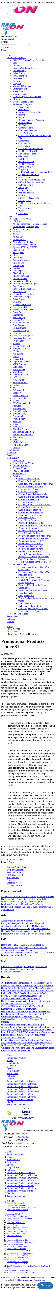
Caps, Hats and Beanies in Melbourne (35, 484)
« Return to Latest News (12, 859)
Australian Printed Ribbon (24, 244)
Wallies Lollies (19, 442)
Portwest (17, 406)
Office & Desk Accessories (30, 182)
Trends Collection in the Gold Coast (34, 562)
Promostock (18, 416)
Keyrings (17, 81)
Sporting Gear (24, 200)
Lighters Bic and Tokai (28, 174)
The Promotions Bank (23, 434)
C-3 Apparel (18, 265)
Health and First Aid (27, 151)
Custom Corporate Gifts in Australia (34, 504)
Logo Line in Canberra (28, 520)
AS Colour (18, 237)
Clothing (17, 65)
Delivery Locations (21, 465)
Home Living (24, 166)
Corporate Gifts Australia (29, 489)
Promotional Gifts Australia (30, 543)
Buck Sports (18, 263)
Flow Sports (18, 325)
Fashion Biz (18, 320)
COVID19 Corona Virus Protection (29, 60)
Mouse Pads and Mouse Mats (31, 179)
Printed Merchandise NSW (30, 530)
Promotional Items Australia (31, 546)
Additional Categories (22, 104)
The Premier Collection (23, 432)
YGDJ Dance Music (27, 603)
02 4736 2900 (22, 1133)
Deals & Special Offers (23, 101)
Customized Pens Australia (30, 512)
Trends (16, 439)
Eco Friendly (24, 146)
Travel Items (24, 208)
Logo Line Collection (22, 361)
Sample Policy (19, 473)
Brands (10, 216)
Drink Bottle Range (21, 296)
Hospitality (23, 169)
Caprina (16, 268)
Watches (28, 133)
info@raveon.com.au (26, 1143)
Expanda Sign (19, 317)
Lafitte (16, 356)
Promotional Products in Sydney (21, 1097)
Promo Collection (21, 411)
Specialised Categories (28, 198)
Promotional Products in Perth (20, 1094)
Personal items (24, 190)
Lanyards (17, 83)
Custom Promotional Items (30, 507)
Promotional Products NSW (31, 541)
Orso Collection (20, 398)
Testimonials (12, 616)
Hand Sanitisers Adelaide (29, 515)
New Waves (18, 380)
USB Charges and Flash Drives (27, 96)
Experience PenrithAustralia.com (32, 1280)
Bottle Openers (25, 122)
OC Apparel (18, 390)
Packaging (23, 187)
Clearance (17, 99)
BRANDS (23, 125)
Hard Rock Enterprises (23, 335)
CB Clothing (18, 273)
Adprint (16, 231)
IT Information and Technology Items (35, 172)
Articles (16, 476)
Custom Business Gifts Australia (33, 497)
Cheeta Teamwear (21, 276)
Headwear (17, 78)
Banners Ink (18, 250)
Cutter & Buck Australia (24, 289)
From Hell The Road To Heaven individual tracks (33, 591)
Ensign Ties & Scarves (23, 309)
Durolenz (17, 302)
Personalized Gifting (27, 528)
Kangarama (18, 354)
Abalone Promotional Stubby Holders (30, 224)
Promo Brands (19, 408)
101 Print (17, 221)
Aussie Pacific (19, 239)
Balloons (22, 117)
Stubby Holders (20, 94)
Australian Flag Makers (23, 242)
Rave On (17, 421)
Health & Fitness (26, 164)
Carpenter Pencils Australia (30, 486)
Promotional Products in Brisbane (22, 1084)
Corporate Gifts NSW (28, 491)
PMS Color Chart (21, 471)
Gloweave (17, 333)
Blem (15, 255)
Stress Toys (18, 91)
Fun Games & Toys (27, 153)
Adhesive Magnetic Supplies (26, 226)
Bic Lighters (18, 252)
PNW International (21, 403)
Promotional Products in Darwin (21, 1089)
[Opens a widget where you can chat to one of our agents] (45, 1286)
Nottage (16, 385)
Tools (20, 205)
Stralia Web (14, 1280)
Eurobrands (18, 315)
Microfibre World (20, 374)
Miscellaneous (24, 177)
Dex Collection (19, 291)
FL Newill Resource (22, 322)
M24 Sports (18, 367)
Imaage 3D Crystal (21, 346)
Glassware (23, 156)
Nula (15, 387)
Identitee (16, 343)
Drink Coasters (19, 299)
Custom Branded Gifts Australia (32, 494)
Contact (10, 621)
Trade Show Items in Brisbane (32, 559)
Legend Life (18, 359)
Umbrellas (23, 213)
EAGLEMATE (20, 307)
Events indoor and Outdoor (30, 148)
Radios (21, 195)
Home (9, 55)
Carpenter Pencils (26, 127)
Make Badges (19, 369)
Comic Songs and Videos (29, 577)
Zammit (16, 447)
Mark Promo (18, 372)
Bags (15, 63)
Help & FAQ (13, 458)
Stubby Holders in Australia (31, 551)
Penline (16, 400)
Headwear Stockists (22, 338)
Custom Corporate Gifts (29, 502)
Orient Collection (20, 395)
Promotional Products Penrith (20, 1099)
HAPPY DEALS (26, 161)
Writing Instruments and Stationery (34, 203)
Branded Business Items (29, 481)
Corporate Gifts (25, 143)
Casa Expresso (19, 270)
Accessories (23, 107)
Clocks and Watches (27, 130)
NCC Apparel (19, 377)
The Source (18, 437)
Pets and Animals (26, 192)
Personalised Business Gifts (30, 523)
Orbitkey (17, 393)
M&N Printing (19, 364)
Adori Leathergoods (22, 229)
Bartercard (11, 452)
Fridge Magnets (20, 76)
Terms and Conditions (17, 1104)
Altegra (16, 234)
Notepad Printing (20, 382)
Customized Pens (20, 89)
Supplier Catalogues (22, 218)
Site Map (11, 1102)
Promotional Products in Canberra (22, 1086)
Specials (10, 455)
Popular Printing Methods (24, 463)
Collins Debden (20, 278)
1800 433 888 (7, 39)
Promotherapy (19, 419)
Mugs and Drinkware (22, 86)
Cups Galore (18, 286)
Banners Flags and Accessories (32, 120)
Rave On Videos (20, 614)
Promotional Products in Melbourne (34, 536)
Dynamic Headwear (22, 304)
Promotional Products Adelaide (21, 1081)
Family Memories (26, 595)
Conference (23, 140)
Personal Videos (20, 468)
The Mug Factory (21, 429)
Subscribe (11, 619)
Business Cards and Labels (25, 68)
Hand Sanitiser (13, 450)
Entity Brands (19, 312)
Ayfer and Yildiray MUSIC (25, 247)
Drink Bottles (19, 73)
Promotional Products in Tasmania (33, 538)
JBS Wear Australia (27, 517)
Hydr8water (18, 341)
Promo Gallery (19, 413)
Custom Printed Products (29, 510)
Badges (21, 114)
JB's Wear (17, 351)
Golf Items (23, 159)
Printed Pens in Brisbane (29, 533)
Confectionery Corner (22, 281)
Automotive (23, 109)
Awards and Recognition (29, 112)
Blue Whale (18, 257)
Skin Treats (18, 426)
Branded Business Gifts (29, 478)
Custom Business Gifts (28, 499)
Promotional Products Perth (30, 549)
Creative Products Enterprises (26, 283)
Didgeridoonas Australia (24, 294)
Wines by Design (20, 445)
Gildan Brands (19, 328)
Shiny (15, 424)
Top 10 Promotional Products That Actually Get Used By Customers (34, 555)
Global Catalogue (21, 330)
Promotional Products (16, 57)
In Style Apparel (20, 348)
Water (21, 211)
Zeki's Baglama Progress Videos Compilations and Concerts (33, 609)
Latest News (18, 460)
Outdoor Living (25, 185)
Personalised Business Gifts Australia (35, 525)
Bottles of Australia (21, 260)
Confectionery (19, 70)
